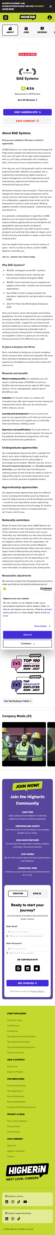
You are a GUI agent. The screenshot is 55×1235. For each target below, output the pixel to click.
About (10, 32)
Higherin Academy (16, 1150)
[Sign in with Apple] (37, 968)
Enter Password (14, 943)
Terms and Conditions (17, 1120)
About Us (11, 1145)
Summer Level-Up (15, 1052)
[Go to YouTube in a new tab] (25, 1201)
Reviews (42, 32)
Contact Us (12, 1066)
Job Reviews (13, 1025)
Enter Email (12, 926)
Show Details (40, 626)
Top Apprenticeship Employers (21, 1036)
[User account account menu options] (50, 17)
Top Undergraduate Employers (21, 1047)
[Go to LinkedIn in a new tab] (6, 1201)
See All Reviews (27, 100)
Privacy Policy (13, 1126)
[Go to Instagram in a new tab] (12, 1201)
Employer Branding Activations (21, 1107)
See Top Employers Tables (16, 701)
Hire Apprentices (15, 1090)
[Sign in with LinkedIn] (28, 968)
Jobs (26, 32)
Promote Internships (16, 1085)
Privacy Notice (38, 991)
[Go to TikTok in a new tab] (18, 1201)
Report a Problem (15, 1071)
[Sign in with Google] (18, 968)
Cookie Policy (13, 1131)
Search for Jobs (14, 1020)
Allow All (27, 635)
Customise (26, 643)
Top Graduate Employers (18, 1041)
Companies (12, 1030)
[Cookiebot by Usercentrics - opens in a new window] (40, 589)
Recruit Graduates (15, 1096)
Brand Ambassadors (16, 1101)
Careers (10, 1156)
